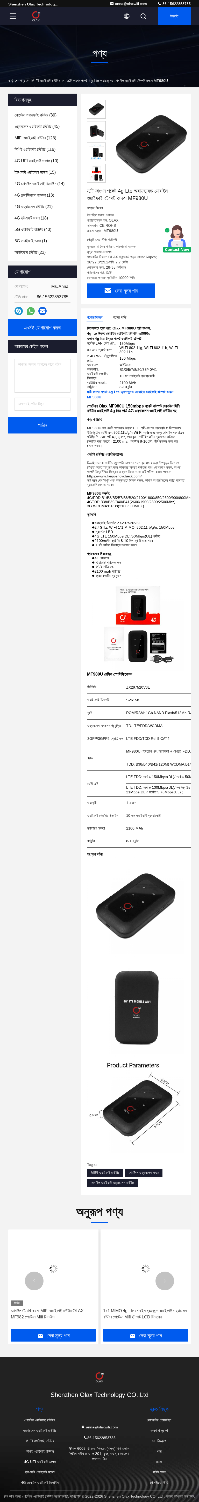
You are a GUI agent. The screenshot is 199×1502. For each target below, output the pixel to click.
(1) (31, 241)
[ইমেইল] (42, 311)
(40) (33, 229)
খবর (159, 1451)
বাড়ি (10, 81)
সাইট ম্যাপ (159, 1472)
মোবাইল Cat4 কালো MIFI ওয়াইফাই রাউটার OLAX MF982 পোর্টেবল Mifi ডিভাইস (47, 1314)
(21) (34, 206)
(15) (35, 172)
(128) (35, 138)
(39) (35, 115)
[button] (34, 1281)
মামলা (159, 1462)
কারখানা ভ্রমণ (159, 1430)
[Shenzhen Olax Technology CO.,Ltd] (36, 16)
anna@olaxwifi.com (131, 4)
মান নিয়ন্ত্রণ (159, 1441)
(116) (35, 149)
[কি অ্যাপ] (30, 311)
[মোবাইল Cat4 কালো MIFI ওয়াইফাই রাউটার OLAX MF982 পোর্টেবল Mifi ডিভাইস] (53, 1269)
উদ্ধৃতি (174, 16)
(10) (36, 161)
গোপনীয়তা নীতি (159, 1482)
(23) (30, 252)
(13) (34, 195)
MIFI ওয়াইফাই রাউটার (45, 81)
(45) (37, 126)
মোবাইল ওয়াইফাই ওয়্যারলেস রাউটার (112, 1183)
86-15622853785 (176, 4)
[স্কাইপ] (18, 311)
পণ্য (22, 81)
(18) (31, 218)
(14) (40, 184)
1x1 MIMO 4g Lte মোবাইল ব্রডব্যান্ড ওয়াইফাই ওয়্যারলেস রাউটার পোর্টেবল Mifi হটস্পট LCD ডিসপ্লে (145, 1314)
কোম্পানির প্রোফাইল (159, 1420)
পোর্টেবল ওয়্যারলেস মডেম (144, 1172)
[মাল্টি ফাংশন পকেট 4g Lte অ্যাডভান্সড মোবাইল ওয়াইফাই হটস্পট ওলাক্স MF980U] (151, 143)
